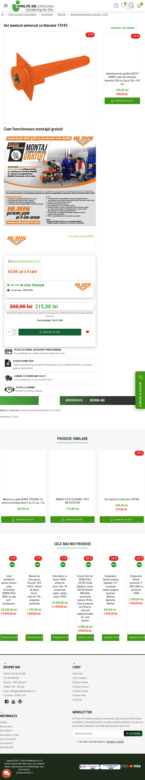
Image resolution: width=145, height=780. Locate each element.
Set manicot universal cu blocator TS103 (89, 14)
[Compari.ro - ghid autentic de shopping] (53, 767)
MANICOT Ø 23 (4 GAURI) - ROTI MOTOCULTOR (72, 501)
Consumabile (47, 14)
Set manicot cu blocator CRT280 (121, 499)
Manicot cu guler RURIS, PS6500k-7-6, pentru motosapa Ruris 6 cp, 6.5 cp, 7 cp (23, 501)
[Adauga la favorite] (87, 332)
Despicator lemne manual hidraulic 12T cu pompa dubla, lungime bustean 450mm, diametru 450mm (110, 590)
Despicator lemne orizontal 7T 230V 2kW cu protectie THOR (136, 585)
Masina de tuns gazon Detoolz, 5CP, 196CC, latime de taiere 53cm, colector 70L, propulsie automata (34, 590)
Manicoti (62, 14)
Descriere (49, 400)
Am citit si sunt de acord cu (101, 741)
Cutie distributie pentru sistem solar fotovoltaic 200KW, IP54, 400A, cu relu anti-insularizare (8, 590)
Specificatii (74, 400)
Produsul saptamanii (122, 28)
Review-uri (97, 400)
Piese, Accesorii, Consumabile (22, 14)
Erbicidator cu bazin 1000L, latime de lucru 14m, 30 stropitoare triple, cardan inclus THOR (59, 586)
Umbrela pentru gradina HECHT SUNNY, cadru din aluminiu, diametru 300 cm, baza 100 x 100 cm (122, 78)
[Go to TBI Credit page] (24, 261)
